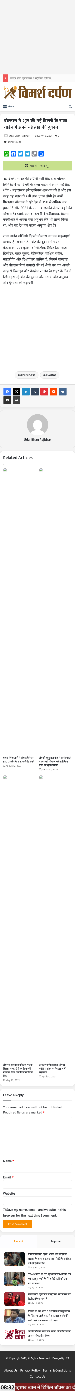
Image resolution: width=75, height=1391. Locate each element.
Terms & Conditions (56, 1370)
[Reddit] (53, 391)
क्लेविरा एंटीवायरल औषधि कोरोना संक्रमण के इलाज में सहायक (52, 1069)
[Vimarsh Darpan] (37, 92)
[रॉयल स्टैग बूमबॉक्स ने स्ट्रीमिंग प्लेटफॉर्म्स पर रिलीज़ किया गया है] (14, 1299)
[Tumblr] (35, 391)
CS (67, 1358)
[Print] (16, 400)
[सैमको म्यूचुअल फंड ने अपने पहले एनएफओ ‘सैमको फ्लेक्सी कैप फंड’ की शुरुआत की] (55, 611)
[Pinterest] (44, 391)
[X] (16, 391)
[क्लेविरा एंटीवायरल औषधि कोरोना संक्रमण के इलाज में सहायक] (55, 918)
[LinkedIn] (26, 391)
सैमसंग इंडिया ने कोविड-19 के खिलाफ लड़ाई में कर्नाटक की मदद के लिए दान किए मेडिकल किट (18, 1070)
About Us (11, 1370)
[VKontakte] (63, 391)
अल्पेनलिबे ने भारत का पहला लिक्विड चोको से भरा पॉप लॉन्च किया (49, 1333)
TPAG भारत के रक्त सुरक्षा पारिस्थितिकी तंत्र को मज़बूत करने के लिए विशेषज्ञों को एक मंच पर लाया (49, 1279)
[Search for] (70, 106)
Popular (56, 1241)
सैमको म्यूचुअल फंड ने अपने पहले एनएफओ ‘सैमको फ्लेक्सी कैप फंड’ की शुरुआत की (55, 761)
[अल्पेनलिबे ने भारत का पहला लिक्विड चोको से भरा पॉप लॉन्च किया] (14, 1334)
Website (9, 1193)
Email (8, 1177)
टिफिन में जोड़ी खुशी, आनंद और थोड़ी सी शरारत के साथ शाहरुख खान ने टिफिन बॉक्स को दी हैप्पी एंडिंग (49, 1259)
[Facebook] (7, 391)
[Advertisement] (37, 37)
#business (27, 375)
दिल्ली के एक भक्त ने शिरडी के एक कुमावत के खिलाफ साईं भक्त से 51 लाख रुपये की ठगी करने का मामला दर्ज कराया (49, 1316)
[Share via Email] (7, 400)
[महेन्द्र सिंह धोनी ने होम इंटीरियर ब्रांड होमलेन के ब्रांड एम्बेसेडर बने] (19, 611)
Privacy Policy (30, 1370)
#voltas (50, 375)
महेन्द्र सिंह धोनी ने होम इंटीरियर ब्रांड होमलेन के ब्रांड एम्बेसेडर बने (18, 760)
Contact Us (37, 1376)
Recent (18, 1241)
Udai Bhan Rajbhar (19, 135)
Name (8, 1161)
